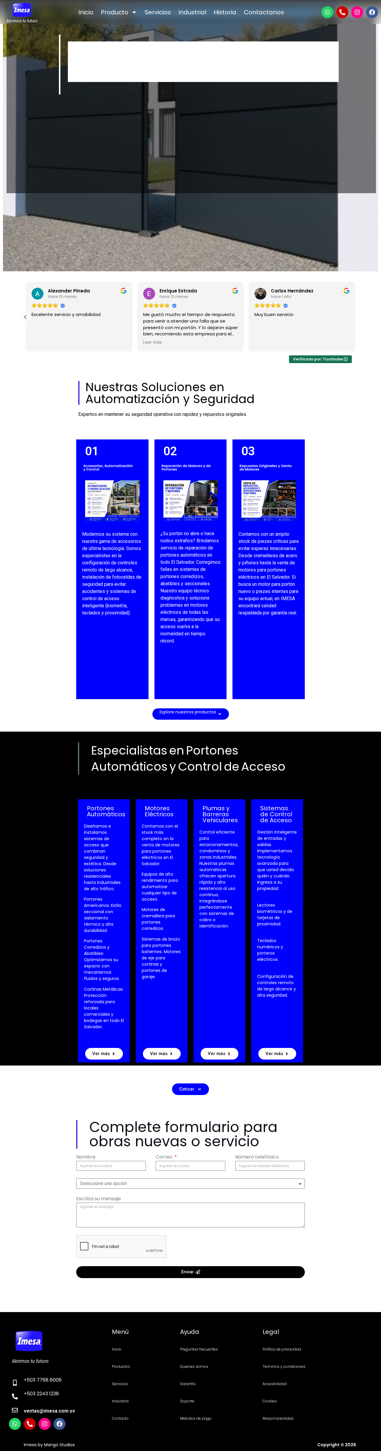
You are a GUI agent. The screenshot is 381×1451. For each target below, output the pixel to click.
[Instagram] (357, 12)
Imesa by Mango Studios (49, 1445)
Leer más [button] (152, 342)
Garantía (188, 1383)
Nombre (86, 1157)
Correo (165, 1157)
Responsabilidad (278, 1418)
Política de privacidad (282, 1349)
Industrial (192, 12)
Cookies (270, 1401)
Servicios (158, 12)
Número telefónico (257, 1157)
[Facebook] (372, 12)
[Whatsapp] (327, 12)
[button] (25, 316)
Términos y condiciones (284, 1366)
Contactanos (264, 12)
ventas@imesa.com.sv (49, 1411)
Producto (114, 12)
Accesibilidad (275, 1383)
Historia (225, 12)
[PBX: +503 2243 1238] (342, 12)
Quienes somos (194, 1366)
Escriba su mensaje (98, 1199)
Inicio (85, 12)
